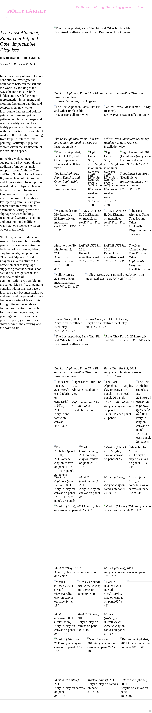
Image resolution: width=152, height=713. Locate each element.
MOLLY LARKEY (26, 11)
